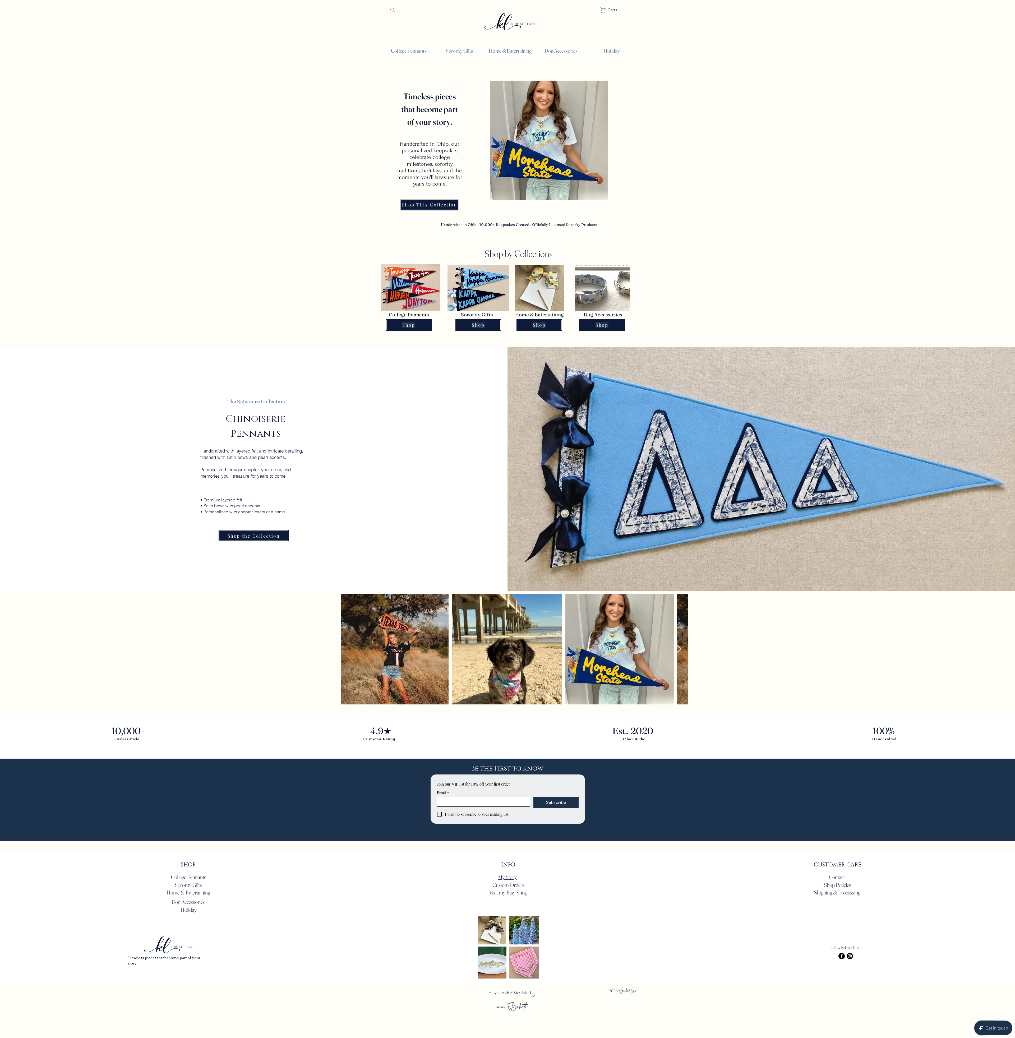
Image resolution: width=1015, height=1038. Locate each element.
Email (443, 792)
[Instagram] (850, 956)
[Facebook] (841, 956)
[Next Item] (679, 649)
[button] (1001, 12)
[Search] (393, 10)
